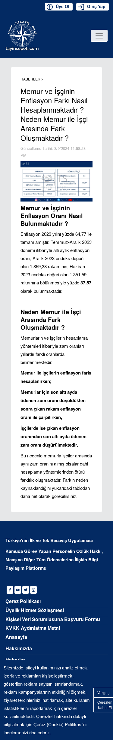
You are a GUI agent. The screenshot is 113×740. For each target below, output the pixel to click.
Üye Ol (62, 6)
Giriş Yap (96, 6)
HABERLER (30, 78)
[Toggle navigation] (99, 36)
